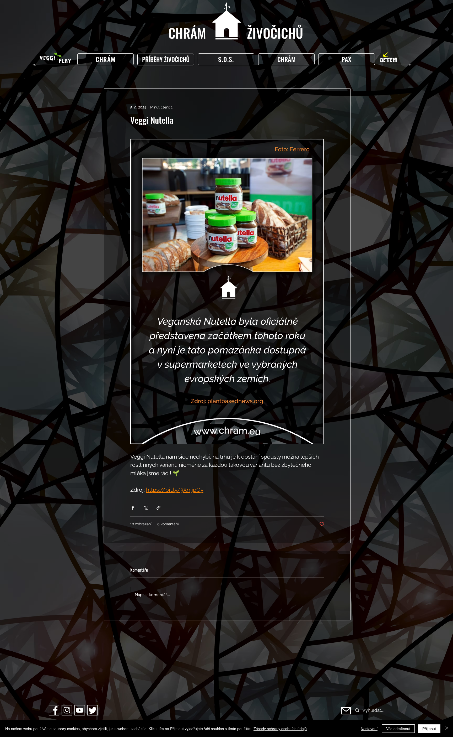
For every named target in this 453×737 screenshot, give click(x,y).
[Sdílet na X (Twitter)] (145, 507)
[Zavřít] (447, 728)
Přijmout (429, 728)
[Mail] (346, 711)
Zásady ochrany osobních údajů (280, 728)
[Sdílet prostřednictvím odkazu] (158, 507)
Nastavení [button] (369, 728)
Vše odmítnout (398, 728)
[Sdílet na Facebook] (132, 507)
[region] (167, 59)
